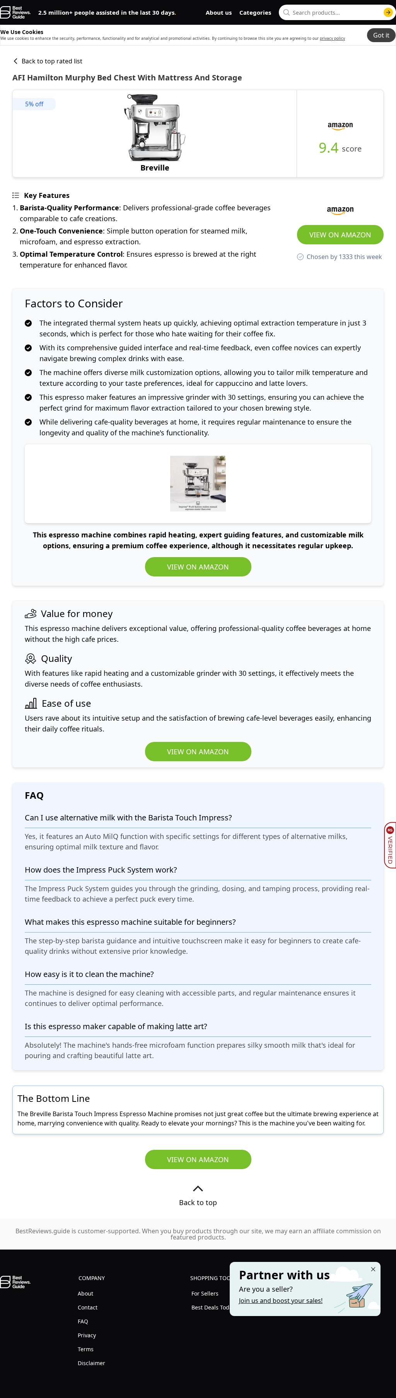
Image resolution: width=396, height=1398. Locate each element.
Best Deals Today (213, 1307)
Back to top (198, 1202)
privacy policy (332, 38)
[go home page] (15, 12)
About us (219, 12)
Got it (381, 35)
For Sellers (204, 1293)
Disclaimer (91, 1363)
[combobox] (337, 12)
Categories (255, 12)
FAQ (83, 1321)
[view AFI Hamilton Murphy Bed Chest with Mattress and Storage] (155, 133)
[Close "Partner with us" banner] (373, 1269)
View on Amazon (340, 234)
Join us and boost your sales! (281, 1300)
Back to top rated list (52, 61)
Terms (86, 1349)
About (85, 1293)
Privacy (87, 1335)
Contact (87, 1307)
